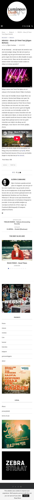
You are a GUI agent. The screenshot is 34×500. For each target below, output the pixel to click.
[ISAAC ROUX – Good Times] (17, 250)
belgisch (4, 351)
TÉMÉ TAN (12, 165)
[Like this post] (14, 172)
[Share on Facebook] (16, 172)
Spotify (23, 150)
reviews (4, 333)
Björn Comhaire (12, 45)
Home (3, 32)
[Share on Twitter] (18, 172)
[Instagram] (27, 26)
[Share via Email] (20, 172)
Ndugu (5, 165)
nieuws (4, 328)
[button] (3, 254)
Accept (26, 495)
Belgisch (11, 32)
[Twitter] (25, 26)
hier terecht (20, 155)
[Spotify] (29, 26)
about (3, 361)
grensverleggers (7, 356)
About (3, 406)
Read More (17, 498)
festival (4, 342)
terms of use (5, 416)
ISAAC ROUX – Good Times (17, 263)
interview (4, 347)
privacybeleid (6, 411)
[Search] (32, 26)
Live (3, 337)
